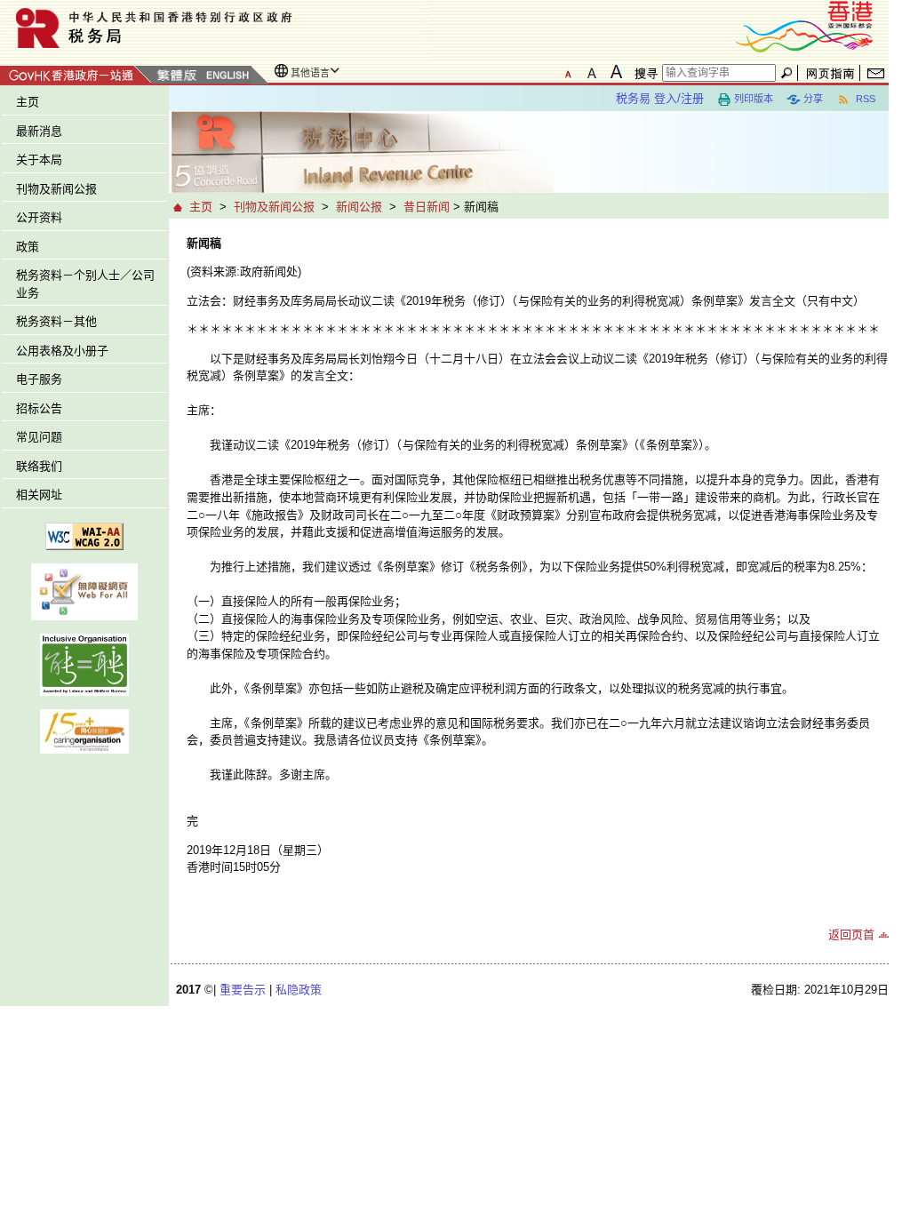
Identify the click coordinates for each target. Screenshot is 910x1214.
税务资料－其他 (56, 321)
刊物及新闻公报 (56, 189)
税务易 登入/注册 (660, 98)
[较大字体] (592, 72)
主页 (27, 101)
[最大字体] (616, 72)
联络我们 (39, 466)
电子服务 (39, 379)
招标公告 (39, 408)
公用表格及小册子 (62, 350)
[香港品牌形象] (804, 25)
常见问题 (39, 436)
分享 (813, 98)
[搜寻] (643, 73)
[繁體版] (177, 76)
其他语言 (310, 73)
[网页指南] (830, 73)
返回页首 (851, 934)
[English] (226, 76)
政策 (27, 246)
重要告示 (243, 989)
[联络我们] (876, 73)
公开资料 (39, 217)
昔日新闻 (426, 206)
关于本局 (39, 159)
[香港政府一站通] (76, 72)
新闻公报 (359, 206)
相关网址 (39, 494)
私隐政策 (298, 989)
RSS (864, 98)
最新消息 (39, 131)
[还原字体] (568, 72)
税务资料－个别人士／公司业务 (85, 284)
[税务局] (215, 28)
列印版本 (753, 98)
